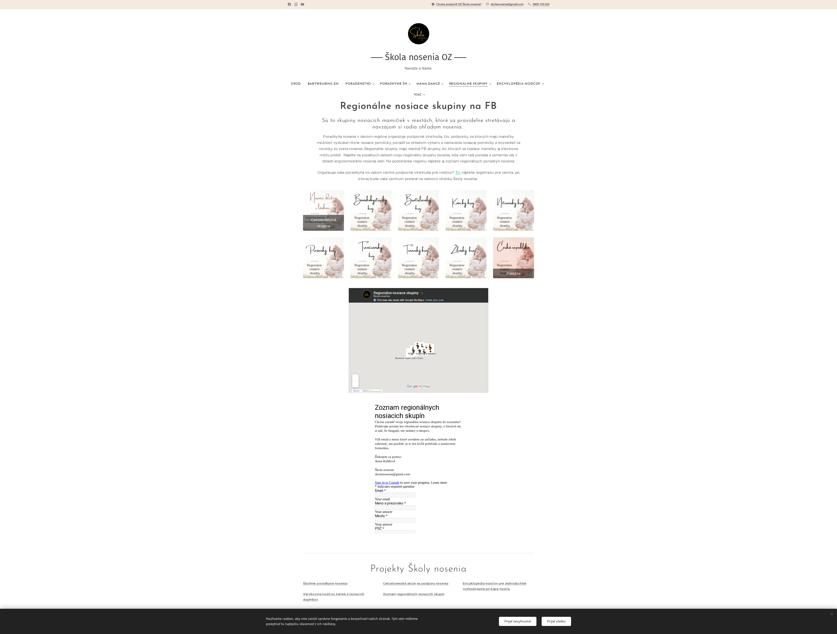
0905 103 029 (541, 4)
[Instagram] (296, 4)
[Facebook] (289, 4)
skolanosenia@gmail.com (507, 4)
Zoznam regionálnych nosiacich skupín (413, 594)
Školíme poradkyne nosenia (325, 583)
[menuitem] (297, 84)
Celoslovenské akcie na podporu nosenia (415, 583)
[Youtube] (302, 4)
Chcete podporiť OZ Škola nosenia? (458, 4)
